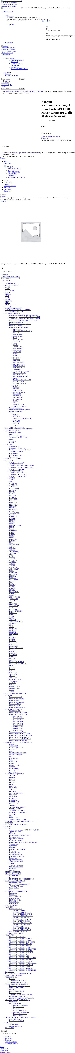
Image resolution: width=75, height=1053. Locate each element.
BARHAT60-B (18, 721)
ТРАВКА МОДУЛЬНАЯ (17, 807)
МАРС (15, 385)
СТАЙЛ (12, 669)
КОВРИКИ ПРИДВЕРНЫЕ (17, 91)
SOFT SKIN (13, 546)
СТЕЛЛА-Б (13, 672)
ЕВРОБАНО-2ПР (19, 367)
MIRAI (7, 303)
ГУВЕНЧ (12, 593)
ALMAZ (12, 478)
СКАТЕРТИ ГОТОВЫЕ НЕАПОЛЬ (21, 959)
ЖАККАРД (13, 604)
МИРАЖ (16, 387)
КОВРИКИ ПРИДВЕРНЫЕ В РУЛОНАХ (19, 821)
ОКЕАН (16, 423)
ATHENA (12, 487)
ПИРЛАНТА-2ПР (19, 392)
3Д (14, 413)
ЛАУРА (11, 618)
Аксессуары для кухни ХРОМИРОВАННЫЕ (24, 830)
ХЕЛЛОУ (12, 814)
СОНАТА (16, 402)
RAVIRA (12, 541)
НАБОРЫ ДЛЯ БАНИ (16, 991)
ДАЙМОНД (17, 416)
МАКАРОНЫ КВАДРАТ (17, 753)
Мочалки (12, 989)
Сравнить (7, 191)
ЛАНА (11, 616)
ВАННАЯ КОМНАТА (12, 313)
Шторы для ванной (15, 411)
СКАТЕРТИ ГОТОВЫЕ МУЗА (19, 954)
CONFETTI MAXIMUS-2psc (22, 331)
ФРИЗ (11, 889)
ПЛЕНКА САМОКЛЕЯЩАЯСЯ (16, 891)
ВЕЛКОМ (12, 779)
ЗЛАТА (11, 607)
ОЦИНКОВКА (14, 875)
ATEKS (7, 289)
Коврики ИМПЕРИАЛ (17, 702)
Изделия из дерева (11, 1043)
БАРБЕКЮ (13, 1001)
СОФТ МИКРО (18, 404)
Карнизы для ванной (16, 322)
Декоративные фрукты (16, 436)
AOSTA (12, 481)
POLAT (15, 415)
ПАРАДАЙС (13, 646)
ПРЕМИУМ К (14, 802)
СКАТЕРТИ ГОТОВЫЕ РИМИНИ (21, 965)
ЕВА (10, 602)
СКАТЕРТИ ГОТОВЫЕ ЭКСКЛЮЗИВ (22, 970)
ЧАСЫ (11, 443)
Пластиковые (13, 453)
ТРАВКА (12, 805)
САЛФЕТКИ (15, 65)
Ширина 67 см (14, 902)
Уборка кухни (14, 1024)
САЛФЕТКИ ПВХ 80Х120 (22, 930)
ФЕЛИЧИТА (13, 681)
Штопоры (12, 868)
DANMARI (13, 497)
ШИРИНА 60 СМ (15, 900)
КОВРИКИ (9, 695)
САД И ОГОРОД (15, 1003)
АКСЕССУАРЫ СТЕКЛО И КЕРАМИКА (23, 320)
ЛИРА (11, 625)
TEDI (15, 343)
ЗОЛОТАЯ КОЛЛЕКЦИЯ (22, 371)
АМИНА (12, 565)
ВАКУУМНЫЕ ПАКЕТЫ (14, 311)
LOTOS (11, 522)
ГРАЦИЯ (12, 590)
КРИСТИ (12, 614)
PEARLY (12, 537)
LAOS (7, 297)
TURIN (11, 555)
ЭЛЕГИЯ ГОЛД (14, 688)
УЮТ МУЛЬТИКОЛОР (17, 811)
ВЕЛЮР (12, 781)
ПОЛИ (11, 651)
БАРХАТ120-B (18, 730)
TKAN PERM (13, 551)
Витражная (13, 893)
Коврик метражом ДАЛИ (17, 732)
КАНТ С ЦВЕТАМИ (16, 747)
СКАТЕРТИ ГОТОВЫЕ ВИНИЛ (20, 947)
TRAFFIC (12, 775)
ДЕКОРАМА (13, 599)
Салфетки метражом (16, 933)
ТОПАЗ (12, 676)
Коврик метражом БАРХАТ (18, 714)
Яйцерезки (13, 870)
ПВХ (11, 877)
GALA (11, 511)
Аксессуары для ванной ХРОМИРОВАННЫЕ (24, 318)
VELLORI (8, 306)
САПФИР (12, 660)
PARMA (12, 534)
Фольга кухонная (15, 896)
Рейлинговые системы (16, 856)
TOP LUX (12, 553)
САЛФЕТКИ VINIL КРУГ (22, 924)
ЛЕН (10, 751)
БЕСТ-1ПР (16, 357)
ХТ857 (15, 425)
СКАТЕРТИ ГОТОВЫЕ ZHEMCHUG (22, 942)
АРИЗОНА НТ (14, 569)
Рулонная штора (14, 457)
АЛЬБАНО (13, 560)
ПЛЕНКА (16, 1008)
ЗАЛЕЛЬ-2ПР (17, 369)
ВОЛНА (12, 782)
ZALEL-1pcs (17, 346)
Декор (11, 434)
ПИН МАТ (13, 798)
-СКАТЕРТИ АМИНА (16, 462)
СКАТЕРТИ (15, 67)
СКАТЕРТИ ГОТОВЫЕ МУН (19, 956)
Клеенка (8, 1036)
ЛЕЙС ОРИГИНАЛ (16, 621)
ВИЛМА (12, 581)
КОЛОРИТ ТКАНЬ (15, 611)
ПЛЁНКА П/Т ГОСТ (20, 1010)
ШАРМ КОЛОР (14, 686)
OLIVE (11, 529)
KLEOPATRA (17, 336)
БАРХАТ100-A (18, 726)
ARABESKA (13, 483)
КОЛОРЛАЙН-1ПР (19, 373)
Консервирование (15, 837)
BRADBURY (9, 290)
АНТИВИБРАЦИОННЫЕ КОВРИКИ (18, 310)
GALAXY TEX (14, 513)
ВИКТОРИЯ (13, 579)
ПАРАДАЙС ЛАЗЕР (16, 648)
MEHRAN (8, 301)
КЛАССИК (13, 609)
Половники (13, 851)
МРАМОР (16, 422)
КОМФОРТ (13, 791)
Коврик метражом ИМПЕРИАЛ (20, 739)
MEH (15, 338)
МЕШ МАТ (13, 797)
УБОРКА (8, 1022)
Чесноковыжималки (16, 867)
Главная (5, 91)
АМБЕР (12, 564)
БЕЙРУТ (16, 355)
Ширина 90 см (14, 903)
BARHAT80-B (18, 725)
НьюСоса (16, 388)
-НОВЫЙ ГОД (10, 283)
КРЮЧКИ (8, 826)
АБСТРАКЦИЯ (18, 348)
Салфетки (8, 1038)
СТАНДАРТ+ (14, 888)
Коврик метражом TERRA (18, 712)
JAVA (7, 296)
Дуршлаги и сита (15, 832)
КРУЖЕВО (9, 823)
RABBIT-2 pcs (18, 339)
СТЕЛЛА (12, 670)
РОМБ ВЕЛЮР (14, 765)
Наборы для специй (15, 840)
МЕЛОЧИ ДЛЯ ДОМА (13, 872)
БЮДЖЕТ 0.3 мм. (15, 882)
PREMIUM (13, 539)
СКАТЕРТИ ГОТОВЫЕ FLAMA (20, 940)
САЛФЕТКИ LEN (19, 910)
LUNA (7, 299)
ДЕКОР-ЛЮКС (14, 597)
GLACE (12, 515)
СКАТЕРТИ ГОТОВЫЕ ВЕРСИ (20, 945)
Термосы (12, 863)
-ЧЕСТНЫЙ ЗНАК (17, 60)
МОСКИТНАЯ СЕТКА (13, 874)
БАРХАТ (12, 744)
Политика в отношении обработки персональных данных (20, 153)
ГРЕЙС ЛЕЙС (14, 592)
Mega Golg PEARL (15, 525)
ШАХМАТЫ (13, 772)
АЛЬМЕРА (13, 562)
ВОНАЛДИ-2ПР (18, 364)
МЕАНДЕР (13, 795)
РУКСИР (12, 656)
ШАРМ (11, 684)
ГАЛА (11, 583)
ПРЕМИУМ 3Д (14, 800)
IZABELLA (13, 516)
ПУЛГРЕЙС (13, 655)
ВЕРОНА (12, 576)
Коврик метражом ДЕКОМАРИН (20, 735)
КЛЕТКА (12, 749)
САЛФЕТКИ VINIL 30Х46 (22, 919)
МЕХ (11, 756)
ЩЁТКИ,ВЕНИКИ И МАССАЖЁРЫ (21, 998)
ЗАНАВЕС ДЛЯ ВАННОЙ (22, 418)
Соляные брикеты (15, 993)
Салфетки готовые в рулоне (18, 931)
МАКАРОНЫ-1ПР (19, 381)
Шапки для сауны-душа (17, 996)
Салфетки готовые (15, 909)
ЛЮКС (15, 378)
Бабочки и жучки (15, 432)
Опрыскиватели (18, 1007)
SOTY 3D (16, 341)
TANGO (12, 550)
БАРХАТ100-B (18, 728)
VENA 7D (12, 558)
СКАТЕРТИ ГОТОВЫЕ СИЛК (19, 966)
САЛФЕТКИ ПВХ (19, 926)
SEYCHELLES (10, 304)
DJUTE (7, 292)
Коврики (8, 1040)
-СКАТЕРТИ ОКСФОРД (17, 474)
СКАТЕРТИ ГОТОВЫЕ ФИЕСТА (20, 968)
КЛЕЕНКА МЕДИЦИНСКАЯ (15, 693)
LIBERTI (12, 520)
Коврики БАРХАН (15, 697)
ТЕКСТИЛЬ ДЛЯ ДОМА (13, 975)
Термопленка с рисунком (17, 982)
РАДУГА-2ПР (17, 395)
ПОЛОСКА (17, 394)
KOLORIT (12, 518)
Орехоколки (13, 846)
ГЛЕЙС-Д (12, 585)
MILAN (11, 527)
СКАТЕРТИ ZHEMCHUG (18, 663)
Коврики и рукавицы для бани (19, 986)
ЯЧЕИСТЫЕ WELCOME (17, 819)
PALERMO (13, 530)
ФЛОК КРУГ (13, 768)
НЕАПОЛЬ (13, 637)
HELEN (12, 979)
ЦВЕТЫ (12, 770)
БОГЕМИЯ (13, 572)
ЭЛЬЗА (11, 691)
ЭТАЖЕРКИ (9, 1028)
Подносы (12, 847)
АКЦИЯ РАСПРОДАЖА (13, 308)
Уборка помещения (15, 1026)
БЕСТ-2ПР (16, 359)
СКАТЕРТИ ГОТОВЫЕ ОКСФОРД (21, 961)
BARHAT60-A (18, 719)
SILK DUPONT (14, 544)
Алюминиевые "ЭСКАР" (17, 448)
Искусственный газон (20, 1005)
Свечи (11, 439)
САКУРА (12, 658)
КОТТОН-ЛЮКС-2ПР (20, 376)
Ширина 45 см (14, 898)
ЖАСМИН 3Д (14, 606)
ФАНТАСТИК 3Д (15, 679)
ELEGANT (13, 506)
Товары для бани (11, 1042)
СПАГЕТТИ (13, 804)
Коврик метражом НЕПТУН (18, 740)
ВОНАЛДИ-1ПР (18, 362)
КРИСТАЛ (13, 613)
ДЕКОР (11, 595)
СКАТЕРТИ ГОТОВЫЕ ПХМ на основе (23, 963)
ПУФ (11, 760)
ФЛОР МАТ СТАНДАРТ (36, 91)
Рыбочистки (13, 858)
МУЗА (11, 635)
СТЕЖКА (12, 767)
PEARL (11, 536)
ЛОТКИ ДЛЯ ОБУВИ (16, 793)
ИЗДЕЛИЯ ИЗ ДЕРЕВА (13, 459)
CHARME (12, 495)
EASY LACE (13, 504)
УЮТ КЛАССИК (15, 809)
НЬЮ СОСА (13, 758)
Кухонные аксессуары (16, 839)
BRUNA (12, 492)
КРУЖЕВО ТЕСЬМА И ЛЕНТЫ (16, 825)
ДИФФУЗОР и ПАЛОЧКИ (18, 437)
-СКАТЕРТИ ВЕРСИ (16, 464)
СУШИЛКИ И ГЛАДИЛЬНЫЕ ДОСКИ (18, 973)
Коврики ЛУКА (14, 705)
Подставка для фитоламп (21, 1012)
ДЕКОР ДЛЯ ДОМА (12, 430)
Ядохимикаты (18, 1015)
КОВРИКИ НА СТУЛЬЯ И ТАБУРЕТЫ (18, 742)
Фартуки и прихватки (16, 865)
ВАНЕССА (13, 574)
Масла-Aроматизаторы (17, 987)
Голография (13, 895)
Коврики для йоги (15, 700)
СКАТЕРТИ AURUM (16, 662)
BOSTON (12, 490)
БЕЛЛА (11, 571)
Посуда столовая (14, 853)
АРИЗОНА (13, 567)
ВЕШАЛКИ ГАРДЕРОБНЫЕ (15, 427)
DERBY (12, 501)
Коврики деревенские (16, 698)
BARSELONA (14, 488)
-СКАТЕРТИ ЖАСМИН (17, 469)
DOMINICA (13, 502)
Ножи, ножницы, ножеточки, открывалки (23, 842)
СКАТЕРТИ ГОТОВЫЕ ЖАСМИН (21, 951)
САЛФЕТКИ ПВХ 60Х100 (22, 928)
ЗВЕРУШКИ (13, 746)
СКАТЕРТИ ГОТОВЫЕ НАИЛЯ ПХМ (22, 958)
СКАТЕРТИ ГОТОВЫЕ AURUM (20, 938)
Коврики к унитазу (15, 325)
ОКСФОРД (13, 642)
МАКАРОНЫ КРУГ (16, 754)
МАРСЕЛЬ (13, 628)
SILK (11, 543)
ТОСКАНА (13, 677)
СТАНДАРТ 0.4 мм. (16, 886)
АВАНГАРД (17, 350)
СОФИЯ (12, 667)
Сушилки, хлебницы (16, 860)
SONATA (12, 548)
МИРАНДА (17, 420)
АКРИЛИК (17, 352)
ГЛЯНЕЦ (12, 588)
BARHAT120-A (18, 716)
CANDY (12, 494)
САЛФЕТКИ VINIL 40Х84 (22, 921)
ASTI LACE (13, 485)
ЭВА (10, 816)
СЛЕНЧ (15, 401)
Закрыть (2, 158)
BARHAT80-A (18, 723)
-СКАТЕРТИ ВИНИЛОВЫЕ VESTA (21, 466)
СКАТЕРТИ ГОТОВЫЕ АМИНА (20, 944)
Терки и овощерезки (16, 861)
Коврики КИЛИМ (15, 704)
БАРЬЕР (12, 777)
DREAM (16, 332)
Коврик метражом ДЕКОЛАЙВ (19, 733)
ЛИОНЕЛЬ (13, 623)
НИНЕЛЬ (12, 641)
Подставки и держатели (17, 849)
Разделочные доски (15, 854)
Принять (3, 201)
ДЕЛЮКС (12, 600)
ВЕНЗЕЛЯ (16, 360)
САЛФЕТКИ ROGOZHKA (22, 912)
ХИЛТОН (12, 683)
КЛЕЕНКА (14, 62)
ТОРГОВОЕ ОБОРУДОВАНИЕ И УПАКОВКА (21, 1017)
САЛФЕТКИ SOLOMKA (21, 917)
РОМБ (11, 763)
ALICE (7, 287)
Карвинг (12, 833)
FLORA (8, 294)
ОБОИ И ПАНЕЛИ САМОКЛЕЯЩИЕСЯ (19, 879)
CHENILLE (17, 329)
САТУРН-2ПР (18, 399)
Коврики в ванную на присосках (20, 324)
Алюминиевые (14, 446)
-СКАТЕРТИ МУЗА (16, 471)
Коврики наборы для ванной (18, 327)
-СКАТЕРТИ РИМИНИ (17, 476)
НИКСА (12, 639)
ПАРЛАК (12, 649)
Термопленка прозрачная (17, 980)
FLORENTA (13, 509)
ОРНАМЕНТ (17, 390)
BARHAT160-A (18, 718)
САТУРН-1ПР (18, 397)
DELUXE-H (13, 499)
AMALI (11, 480)
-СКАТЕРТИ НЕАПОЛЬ (17, 473)
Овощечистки (14, 844)
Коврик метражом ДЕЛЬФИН (19, 737)
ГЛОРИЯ (12, 586)
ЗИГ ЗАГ (12, 790)
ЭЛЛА (11, 690)
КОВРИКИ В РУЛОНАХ (19, 69)
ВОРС (11, 784)
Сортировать (9, 972)
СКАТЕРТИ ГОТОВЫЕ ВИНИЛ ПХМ (22, 949)
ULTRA (15, 345)
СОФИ (11, 665)
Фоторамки (13, 441)
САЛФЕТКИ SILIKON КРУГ (23, 916)
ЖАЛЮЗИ (8, 445)
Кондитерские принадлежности (19, 835)
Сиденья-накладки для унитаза (19, 409)
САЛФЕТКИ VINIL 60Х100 (22, 923)
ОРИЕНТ (12, 644)
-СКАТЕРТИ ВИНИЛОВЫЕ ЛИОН (21, 467)
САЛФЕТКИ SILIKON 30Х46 (23, 914)
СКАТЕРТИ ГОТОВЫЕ (17, 937)
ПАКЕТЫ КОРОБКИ (16, 1021)
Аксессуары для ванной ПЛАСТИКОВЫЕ (23, 315)
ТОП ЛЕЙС (13, 674)
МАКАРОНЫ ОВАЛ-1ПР (22, 380)
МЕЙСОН (12, 630)
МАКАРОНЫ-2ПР (19, 383)
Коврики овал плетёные (17, 707)
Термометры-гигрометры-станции (20, 994)
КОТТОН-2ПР (18, 374)
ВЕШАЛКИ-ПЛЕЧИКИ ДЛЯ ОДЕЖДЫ (19, 429)
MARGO (12, 523)
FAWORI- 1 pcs (18, 334)
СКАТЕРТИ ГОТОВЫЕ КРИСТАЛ (21, 952)
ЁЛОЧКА (12, 786)
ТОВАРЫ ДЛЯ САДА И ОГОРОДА (17, 1000)
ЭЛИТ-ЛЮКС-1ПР (19, 406)
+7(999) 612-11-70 (7, 11)
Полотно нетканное (12, 905)
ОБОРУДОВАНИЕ (15, 1019)
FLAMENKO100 (15, 711)
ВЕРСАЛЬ (12, 578)
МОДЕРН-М (13, 634)
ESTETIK (12, 508)
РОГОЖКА (13, 761)
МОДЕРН (12, 632)
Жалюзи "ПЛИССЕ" (16, 452)
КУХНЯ (8, 828)
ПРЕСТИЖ (13, 653)
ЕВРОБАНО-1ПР (19, 366)
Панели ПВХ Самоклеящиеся (19, 884)
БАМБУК (16, 353)
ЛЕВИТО (12, 620)
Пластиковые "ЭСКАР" (17, 455)
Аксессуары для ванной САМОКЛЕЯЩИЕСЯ (24, 317)
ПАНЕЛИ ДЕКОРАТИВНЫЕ (15, 881)
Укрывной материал (20, 1014)
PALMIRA (12, 532)
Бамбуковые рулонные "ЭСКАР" (20, 450)
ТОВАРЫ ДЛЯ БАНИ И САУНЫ (16, 984)
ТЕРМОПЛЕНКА (17, 63)
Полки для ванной (15, 408)
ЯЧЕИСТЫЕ (13, 818)
